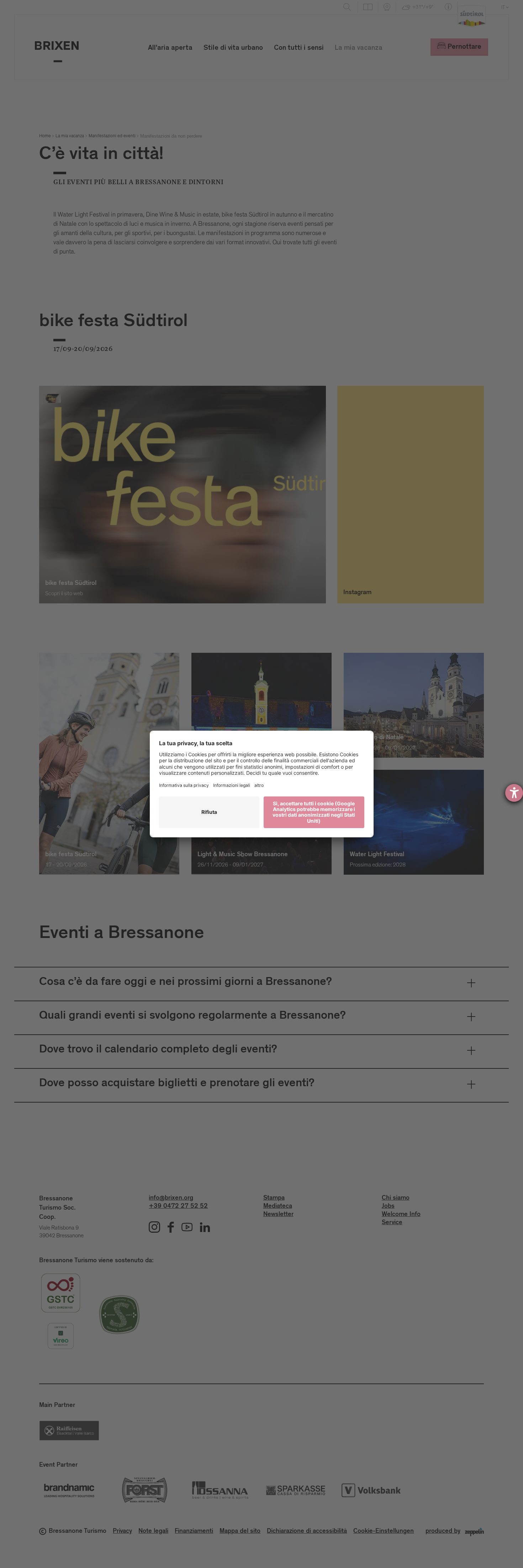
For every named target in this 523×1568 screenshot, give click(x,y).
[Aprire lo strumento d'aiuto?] (514, 793)
